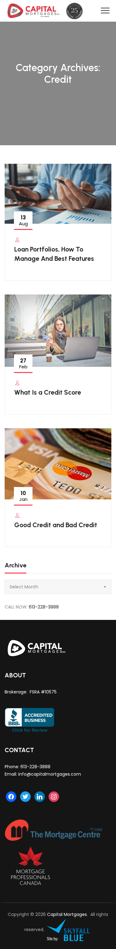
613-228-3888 (44, 607)
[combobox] (58, 587)
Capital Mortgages (67, 914)
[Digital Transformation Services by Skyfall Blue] (68, 930)
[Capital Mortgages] (47, 11)
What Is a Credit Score (47, 392)
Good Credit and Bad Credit (55, 525)
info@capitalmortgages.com (49, 774)
